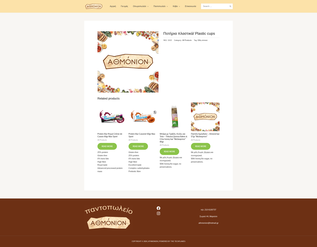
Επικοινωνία (190, 6)
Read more (107, 146)
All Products (187, 40)
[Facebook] (158, 208)
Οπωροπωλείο (139, 6)
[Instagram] (158, 213)
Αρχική (113, 6)
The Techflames (178, 241)
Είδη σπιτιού (203, 40)
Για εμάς (124, 6)
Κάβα (175, 6)
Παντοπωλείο (159, 6)
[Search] (230, 6)
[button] (154, 35)
